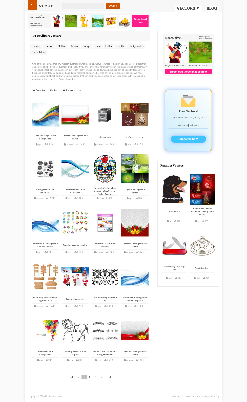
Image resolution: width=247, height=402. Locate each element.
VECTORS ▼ (188, 8)
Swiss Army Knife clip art (174, 268)
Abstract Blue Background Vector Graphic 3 (45, 245)
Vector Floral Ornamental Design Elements (105, 353)
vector (46, 6)
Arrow (75, 46)
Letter (109, 46)
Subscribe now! (188, 139)
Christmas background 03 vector (135, 353)
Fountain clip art (202, 268)
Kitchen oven (105, 137)
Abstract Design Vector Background (45, 137)
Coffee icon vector (135, 137)
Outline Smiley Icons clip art (105, 299)
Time (98, 46)
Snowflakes (39, 52)
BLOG (212, 8)
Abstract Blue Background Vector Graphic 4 (135, 299)
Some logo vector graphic (75, 245)
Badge (87, 46)
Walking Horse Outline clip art (75, 353)
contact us (189, 396)
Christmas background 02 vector (75, 137)
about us (176, 396)
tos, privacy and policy (208, 396)
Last (109, 377)
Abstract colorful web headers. (105, 245)
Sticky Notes (136, 46)
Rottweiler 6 (174, 211)
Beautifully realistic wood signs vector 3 (45, 299)
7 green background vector (135, 191)
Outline (62, 46)
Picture (36, 46)
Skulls (121, 46)
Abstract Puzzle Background (45, 353)
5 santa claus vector (75, 299)
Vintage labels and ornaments (45, 191)
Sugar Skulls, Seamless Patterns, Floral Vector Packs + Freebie (105, 191)
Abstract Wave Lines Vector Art (75, 191)
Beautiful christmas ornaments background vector (202, 212)
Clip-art (49, 46)
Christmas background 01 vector (135, 245)
